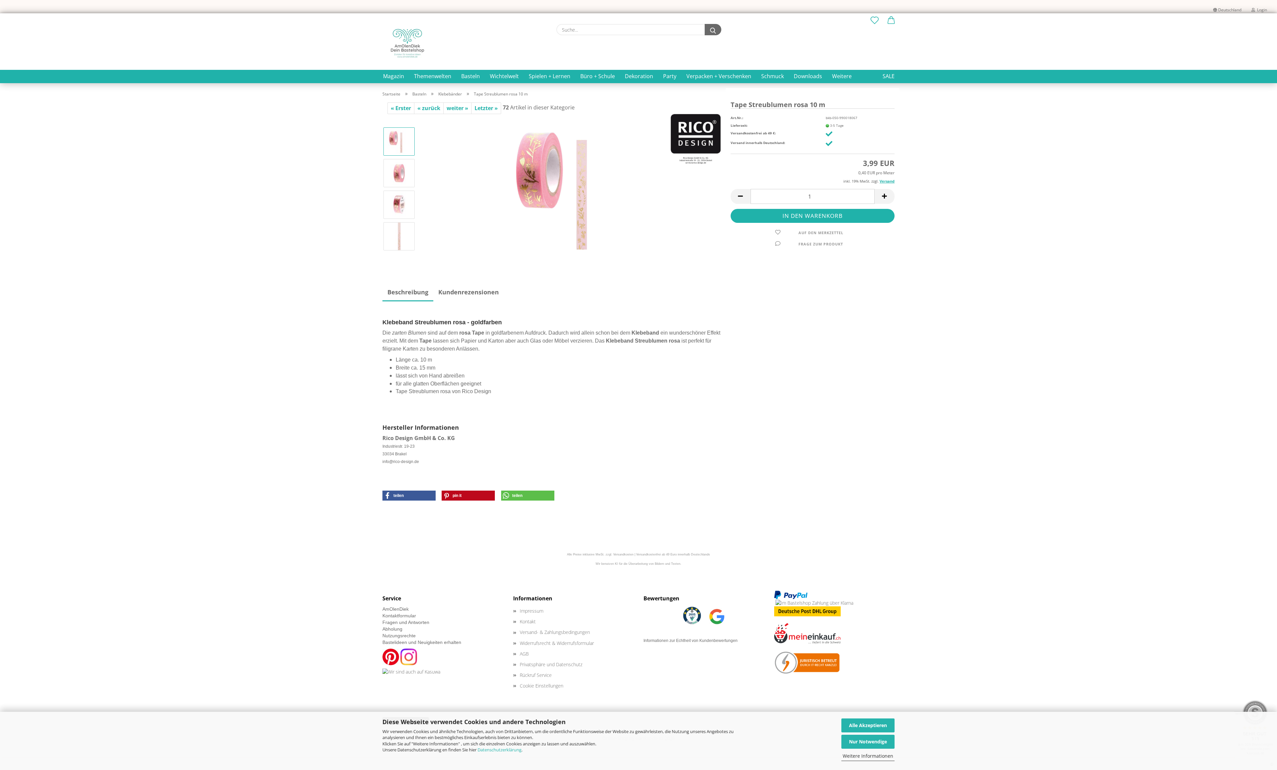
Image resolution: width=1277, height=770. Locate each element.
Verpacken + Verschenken (718, 76)
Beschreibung (407, 292)
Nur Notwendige (868, 741)
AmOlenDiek (395, 609)
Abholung (392, 629)
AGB (524, 654)
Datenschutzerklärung (499, 750)
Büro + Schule (597, 76)
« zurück (428, 108)
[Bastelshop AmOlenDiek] (407, 43)
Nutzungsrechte (399, 635)
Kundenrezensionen (468, 292)
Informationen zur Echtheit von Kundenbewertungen (690, 640)
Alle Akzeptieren (868, 725)
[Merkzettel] (874, 21)
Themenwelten (432, 76)
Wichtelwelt (504, 76)
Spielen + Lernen (549, 76)
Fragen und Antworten (405, 622)
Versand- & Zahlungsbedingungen (555, 632)
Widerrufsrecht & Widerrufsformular (557, 643)
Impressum (531, 611)
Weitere (842, 76)
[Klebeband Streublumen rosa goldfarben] (570, 188)
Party (669, 76)
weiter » (457, 108)
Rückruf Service (536, 675)
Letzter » (486, 108)
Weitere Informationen (868, 756)
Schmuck (772, 76)
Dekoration (639, 76)
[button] (891, 21)
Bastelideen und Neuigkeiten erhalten (421, 642)
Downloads (808, 76)
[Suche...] (713, 29)
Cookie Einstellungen (541, 686)
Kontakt (528, 621)
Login (1261, 10)
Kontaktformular (399, 615)
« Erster (401, 108)
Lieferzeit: (739, 125)
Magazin (393, 76)
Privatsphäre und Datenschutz (551, 664)
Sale (889, 76)
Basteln (470, 76)
